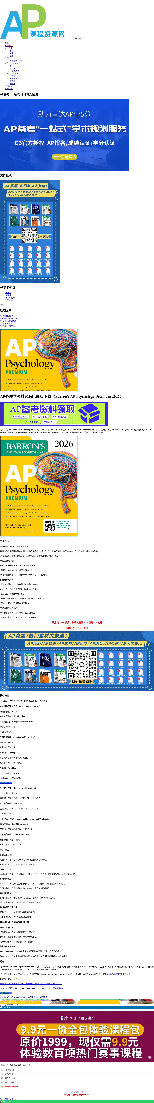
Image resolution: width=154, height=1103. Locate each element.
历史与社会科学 (11, 73)
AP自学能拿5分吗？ (8, 316)
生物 (11, 56)
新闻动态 (9, 89)
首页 (7, 43)
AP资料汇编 (10, 298)
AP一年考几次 (6, 323)
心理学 (12, 76)
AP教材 (8, 293)
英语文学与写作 (16, 61)
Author (16, 997)
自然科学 (9, 48)
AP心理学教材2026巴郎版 (36, 997)
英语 (7, 58)
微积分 (12, 66)
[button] (77, 1007)
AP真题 (8, 295)
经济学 (12, 84)
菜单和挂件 (77, 38)
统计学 (12, 68)
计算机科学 (14, 71)
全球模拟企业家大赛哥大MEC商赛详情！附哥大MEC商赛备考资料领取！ (31, 983)
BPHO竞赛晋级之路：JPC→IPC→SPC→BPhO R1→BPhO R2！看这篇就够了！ (33, 988)
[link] (77, 1101)
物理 (11, 51)
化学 (11, 53)
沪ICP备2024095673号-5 (10, 1005)
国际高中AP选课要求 (9, 318)
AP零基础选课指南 (8, 326)
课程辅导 (9, 86)
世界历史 (13, 81)
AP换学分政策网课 (8, 321)
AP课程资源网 (113, 974)
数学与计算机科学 (12, 63)
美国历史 (13, 79)
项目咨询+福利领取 (8, 1099)
